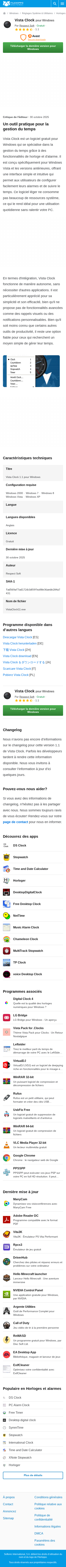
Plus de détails (33, 1475)
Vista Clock (34, 20)
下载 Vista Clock (13, 649)
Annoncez (9, 1511)
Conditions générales (48, 1497)
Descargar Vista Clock (17, 637)
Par (24, 25)
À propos (9, 1497)
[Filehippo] (13, 3)
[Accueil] (4, 13)
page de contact (15, 822)
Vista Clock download (17, 656)
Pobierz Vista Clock (16, 674)
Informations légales (47, 1526)
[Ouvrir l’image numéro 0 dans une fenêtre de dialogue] (31, 371)
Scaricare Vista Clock (17, 668)
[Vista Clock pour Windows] (7, 24)
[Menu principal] (62, 3)
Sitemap (8, 1518)
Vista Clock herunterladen (20, 643)
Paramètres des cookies (44, 1542)
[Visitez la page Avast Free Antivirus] (33, 37)
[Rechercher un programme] (54, 3)
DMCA (38, 1533)
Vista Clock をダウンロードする (24, 662)
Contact (8, 1504)
